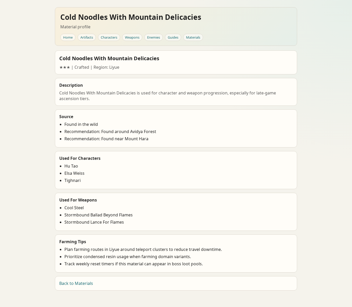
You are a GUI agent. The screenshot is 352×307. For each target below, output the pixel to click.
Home (68, 37)
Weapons (132, 37)
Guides (173, 37)
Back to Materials (76, 283)
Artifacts (86, 37)
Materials (193, 37)
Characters (109, 37)
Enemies (153, 37)
